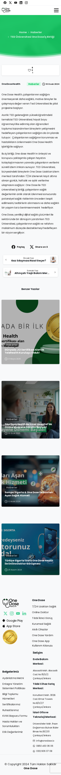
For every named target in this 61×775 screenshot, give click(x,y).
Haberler (36, 32)
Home (23, 32)
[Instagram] (26, 2)
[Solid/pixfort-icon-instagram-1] (12, 613)
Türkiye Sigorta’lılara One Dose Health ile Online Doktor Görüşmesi (29, 562)
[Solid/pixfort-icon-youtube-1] (18, 613)
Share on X (41, 246)
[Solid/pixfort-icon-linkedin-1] (24, 613)
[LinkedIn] (21, 2)
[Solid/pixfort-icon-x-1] (5, 613)
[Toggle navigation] (56, 10)
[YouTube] (15, 2)
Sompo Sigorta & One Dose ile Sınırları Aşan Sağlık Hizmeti (29, 494)
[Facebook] (5, 2)
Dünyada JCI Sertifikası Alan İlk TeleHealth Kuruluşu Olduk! (24, 351)
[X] (10, 2)
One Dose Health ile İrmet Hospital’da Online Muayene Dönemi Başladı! (28, 426)
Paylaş (21, 246)
